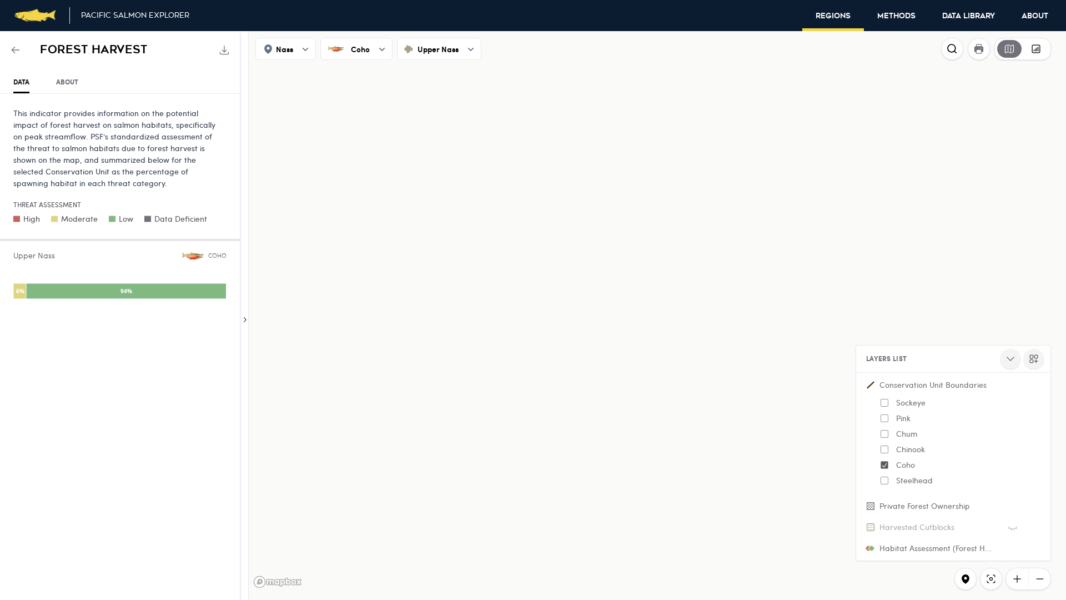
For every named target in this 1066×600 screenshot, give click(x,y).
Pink (903, 418)
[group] (1022, 49)
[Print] (979, 49)
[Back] (15, 50)
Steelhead (914, 480)
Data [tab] (21, 82)
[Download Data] (224, 50)
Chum (906, 433)
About (1035, 16)
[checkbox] (884, 403)
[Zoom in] (1017, 578)
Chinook (910, 449)
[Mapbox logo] (277, 582)
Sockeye (911, 402)
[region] (533, 315)
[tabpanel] (120, 206)
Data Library (968, 16)
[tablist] (120, 82)
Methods (896, 16)
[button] (953, 435)
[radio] (1009, 49)
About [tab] (67, 82)
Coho (905, 464)
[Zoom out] (1039, 578)
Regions (833, 16)
